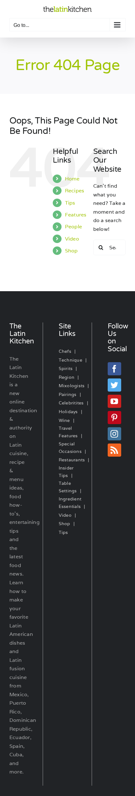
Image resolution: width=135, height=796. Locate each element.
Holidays (68, 411)
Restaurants (72, 460)
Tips (70, 203)
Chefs (65, 351)
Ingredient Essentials (70, 502)
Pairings (68, 394)
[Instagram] (114, 433)
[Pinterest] (114, 417)
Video (72, 239)
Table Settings (68, 487)
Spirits (66, 368)
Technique (70, 360)
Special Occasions (70, 447)
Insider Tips (66, 471)
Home (72, 178)
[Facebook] (114, 368)
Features (76, 214)
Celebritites (71, 403)
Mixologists (72, 385)
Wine (64, 420)
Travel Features (68, 432)
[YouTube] (114, 401)
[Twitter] (114, 385)
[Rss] (114, 450)
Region (66, 377)
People (73, 226)
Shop (71, 250)
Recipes (74, 190)
